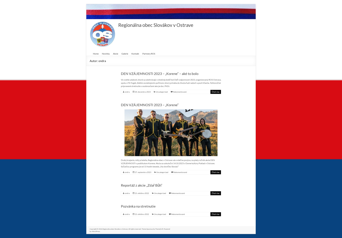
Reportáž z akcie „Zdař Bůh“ (141, 185)
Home (96, 53)
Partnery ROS (148, 53)
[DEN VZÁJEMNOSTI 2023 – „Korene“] (171, 110)
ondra (127, 92)
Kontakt (135, 53)
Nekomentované (179, 92)
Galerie (124, 53)
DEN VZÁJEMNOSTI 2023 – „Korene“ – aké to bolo (159, 73)
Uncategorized (162, 92)
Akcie (115, 53)
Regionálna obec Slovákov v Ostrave (155, 25)
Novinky (106, 53)
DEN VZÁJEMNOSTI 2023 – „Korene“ (150, 105)
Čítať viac (216, 92)
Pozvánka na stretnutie (138, 206)
